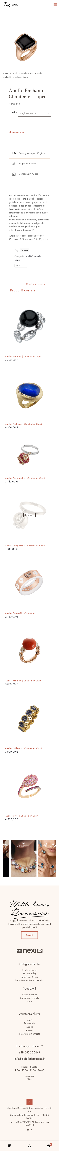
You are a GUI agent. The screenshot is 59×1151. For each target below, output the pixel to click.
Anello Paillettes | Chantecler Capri (23, 748)
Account (29, 1030)
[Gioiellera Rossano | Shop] (10, 4)
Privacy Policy (29, 973)
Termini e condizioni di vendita (29, 980)
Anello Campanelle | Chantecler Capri (25, 478)
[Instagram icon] (28, 1130)
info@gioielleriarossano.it (29, 1059)
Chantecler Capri (17, 132)
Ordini (30, 1020)
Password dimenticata (29, 1033)
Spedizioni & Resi (29, 977)
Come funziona (29, 994)
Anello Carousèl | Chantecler (20, 613)
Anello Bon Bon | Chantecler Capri (23, 356)
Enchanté (24, 250)
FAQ (29, 1001)
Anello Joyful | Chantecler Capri (21, 815)
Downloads (29, 1023)
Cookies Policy (29, 970)
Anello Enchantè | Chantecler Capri (23, 424)
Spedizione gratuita (29, 998)
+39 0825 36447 (29, 1052)
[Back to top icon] (29, 1102)
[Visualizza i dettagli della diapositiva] (20, 858)
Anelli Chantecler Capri (23, 73)
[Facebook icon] (31, 1130)
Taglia (13, 112)
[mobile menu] (55, 4)
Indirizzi (29, 1027)
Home (5, 73)
